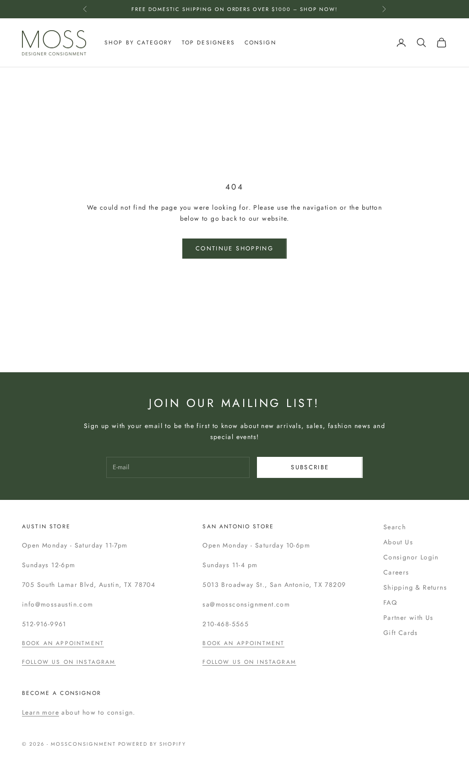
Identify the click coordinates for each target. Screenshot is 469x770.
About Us (398, 542)
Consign (260, 42)
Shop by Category (138, 42)
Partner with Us (408, 617)
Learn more (40, 712)
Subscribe (310, 467)
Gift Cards (400, 632)
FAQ (390, 602)
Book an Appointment (63, 643)
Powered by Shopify (152, 744)
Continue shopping (234, 248)
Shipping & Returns (415, 587)
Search (394, 526)
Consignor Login (411, 557)
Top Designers (208, 42)
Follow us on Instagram (69, 662)
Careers (396, 572)
